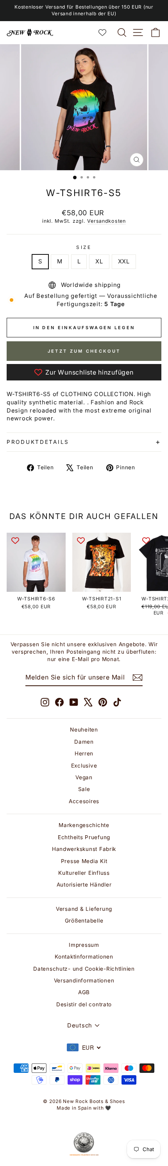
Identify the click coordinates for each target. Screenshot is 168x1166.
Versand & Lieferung (84, 909)
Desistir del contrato (84, 1004)
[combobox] (84, 1047)
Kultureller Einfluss (84, 873)
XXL (124, 261)
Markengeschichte (84, 825)
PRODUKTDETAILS (38, 442)
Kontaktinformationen (84, 956)
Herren (84, 753)
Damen (84, 742)
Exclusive (84, 765)
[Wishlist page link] (106, 32)
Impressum (84, 945)
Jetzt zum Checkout (84, 351)
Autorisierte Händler (84, 884)
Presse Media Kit (84, 861)
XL (99, 261)
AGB (84, 992)
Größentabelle (84, 920)
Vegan (84, 777)
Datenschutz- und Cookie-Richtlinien (84, 969)
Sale (84, 789)
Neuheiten (84, 729)
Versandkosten (106, 221)
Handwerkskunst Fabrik (84, 849)
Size (83, 247)
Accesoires (84, 801)
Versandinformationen (84, 980)
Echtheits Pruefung (84, 837)
